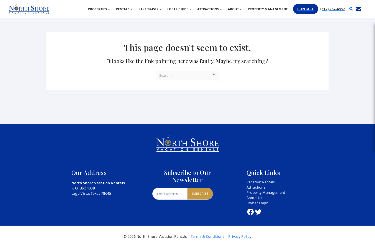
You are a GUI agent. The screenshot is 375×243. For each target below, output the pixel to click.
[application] (108, 9)
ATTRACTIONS (208, 9)
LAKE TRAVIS (148, 9)
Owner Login (257, 203)
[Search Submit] (214, 73)
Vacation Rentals (261, 182)
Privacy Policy (239, 236)
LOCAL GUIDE (177, 9)
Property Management (266, 192)
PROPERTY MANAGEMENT (268, 9)
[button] (305, 9)
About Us (254, 197)
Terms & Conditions (207, 236)
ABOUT (233, 9)
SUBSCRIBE (200, 193)
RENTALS (123, 9)
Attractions (256, 187)
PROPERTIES (97, 9)
